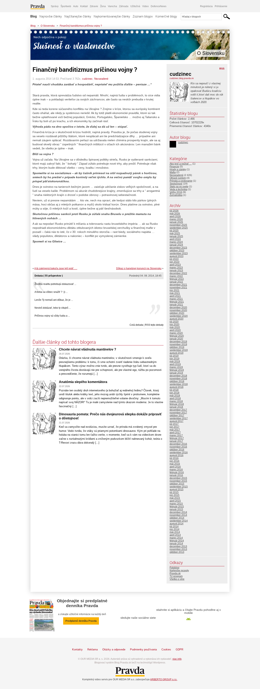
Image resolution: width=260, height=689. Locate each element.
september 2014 (179, 520)
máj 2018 (175, 395)
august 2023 (176, 256)
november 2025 (178, 225)
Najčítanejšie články (77, 16)
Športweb (66, 6)
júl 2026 (174, 210)
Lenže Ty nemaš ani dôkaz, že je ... (54, 299)
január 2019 (176, 372)
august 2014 (176, 523)
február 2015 (177, 506)
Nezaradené (101, 78)
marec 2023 (176, 267)
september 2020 (179, 316)
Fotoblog (174, 567)
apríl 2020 (175, 330)
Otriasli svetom (178, 178)
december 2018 (178, 375)
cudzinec (87, 78)
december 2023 (178, 247)
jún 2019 (174, 358)
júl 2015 (174, 492)
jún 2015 (174, 495)
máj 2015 (175, 498)
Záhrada (123, 6)
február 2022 (177, 279)
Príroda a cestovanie (181, 180)
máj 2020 (175, 327)
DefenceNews (158, 6)
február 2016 (177, 472)
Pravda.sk (175, 573)
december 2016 (178, 444)
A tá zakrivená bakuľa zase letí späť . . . (55, 268)
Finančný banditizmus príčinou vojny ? (81, 25)
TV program (176, 576)
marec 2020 (176, 333)
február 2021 (177, 301)
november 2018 (178, 378)
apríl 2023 (175, 264)
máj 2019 (175, 361)
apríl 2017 (175, 432)
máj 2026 (175, 213)
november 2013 (178, 549)
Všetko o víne (177, 579)
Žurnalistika (176, 195)
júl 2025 (174, 230)
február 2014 (177, 540)
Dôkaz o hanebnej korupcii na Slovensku (138, 268)
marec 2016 (176, 469)
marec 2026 (176, 219)
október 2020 (177, 313)
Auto (75, 6)
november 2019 (178, 344)
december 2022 (178, 273)
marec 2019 (176, 367)
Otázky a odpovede (113, 649)
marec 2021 (176, 298)
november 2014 (178, 515)
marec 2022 (176, 276)
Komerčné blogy (166, 16)
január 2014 (176, 543)
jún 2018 (174, 392)
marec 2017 (176, 435)
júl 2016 (174, 458)
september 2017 (179, 418)
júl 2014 (174, 526)
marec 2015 (176, 503)
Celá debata (136, 324)
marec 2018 (176, 401)
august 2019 (176, 353)
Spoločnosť (176, 183)
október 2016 (177, 449)
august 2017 (176, 421)
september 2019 (179, 350)
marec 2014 (176, 537)
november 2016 (178, 446)
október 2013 (177, 552)
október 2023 (177, 250)
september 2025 (179, 227)
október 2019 (177, 347)
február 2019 (177, 370)
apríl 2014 (175, 535)
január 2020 (176, 338)
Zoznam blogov (143, 16)
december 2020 (178, 307)
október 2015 (177, 483)
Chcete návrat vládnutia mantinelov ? (87, 349)
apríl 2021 (175, 296)
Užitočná (135, 6)
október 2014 (177, 517)
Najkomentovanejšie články (112, 16)
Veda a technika (178, 189)
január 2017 (176, 441)
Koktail (84, 6)
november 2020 (178, 310)
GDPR (179, 649)
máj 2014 (175, 532)
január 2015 (176, 509)
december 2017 (178, 409)
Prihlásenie (221, 6)
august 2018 (176, 387)
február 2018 (177, 404)
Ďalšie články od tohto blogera (64, 342)
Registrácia (206, 6)
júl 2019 (174, 355)
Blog (33, 16)
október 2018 (177, 381)
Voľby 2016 (176, 192)
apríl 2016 (175, 466)
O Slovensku (48, 25)
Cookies (166, 649)
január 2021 (176, 304)
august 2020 (176, 318)
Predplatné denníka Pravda (81, 621)
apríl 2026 (175, 216)
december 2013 (178, 546)
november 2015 (178, 481)
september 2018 (179, 384)
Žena (103, 6)
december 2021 (178, 284)
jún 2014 (174, 529)
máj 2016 (175, 463)
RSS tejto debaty (154, 324)
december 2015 (178, 478)
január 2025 (176, 236)
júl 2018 (174, 389)
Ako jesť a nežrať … (181, 163)
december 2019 (178, 341)
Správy (54, 6)
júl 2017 (174, 424)
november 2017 (178, 412)
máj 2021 (175, 293)
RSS (221, 68)
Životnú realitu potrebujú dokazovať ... (55, 284)
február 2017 (177, 438)
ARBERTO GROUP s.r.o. (163, 679)
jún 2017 (174, 426)
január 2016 (176, 475)
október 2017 (177, 415)
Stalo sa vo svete (179, 186)
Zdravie (94, 6)
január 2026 (176, 222)
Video (145, 6)
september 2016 (179, 452)
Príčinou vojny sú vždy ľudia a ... (52, 315)
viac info (177, 659)
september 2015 (179, 486)
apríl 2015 (175, 500)
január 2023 (176, 270)
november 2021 (178, 287)
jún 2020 (174, 324)
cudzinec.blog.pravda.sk (182, 78)
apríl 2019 (175, 364)
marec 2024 (176, 242)
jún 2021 (174, 290)
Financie (174, 166)
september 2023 (179, 253)
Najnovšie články (50, 16)
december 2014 (178, 512)
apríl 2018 (175, 398)
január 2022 (176, 281)
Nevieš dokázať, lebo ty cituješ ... (53, 307)
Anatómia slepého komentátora (83, 382)
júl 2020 (174, 321)
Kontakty (77, 649)
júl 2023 (174, 259)
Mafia (173, 172)
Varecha (112, 6)
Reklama (92, 649)
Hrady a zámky (178, 169)
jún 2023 (174, 261)
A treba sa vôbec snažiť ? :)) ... (51, 292)
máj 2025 (175, 233)
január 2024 (176, 244)
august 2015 (176, 489)
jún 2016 (174, 461)
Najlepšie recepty (179, 570)
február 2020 (177, 335)
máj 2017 (175, 429)
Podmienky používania (143, 649)
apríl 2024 (175, 239)
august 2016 (176, 455)
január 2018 (176, 407)
